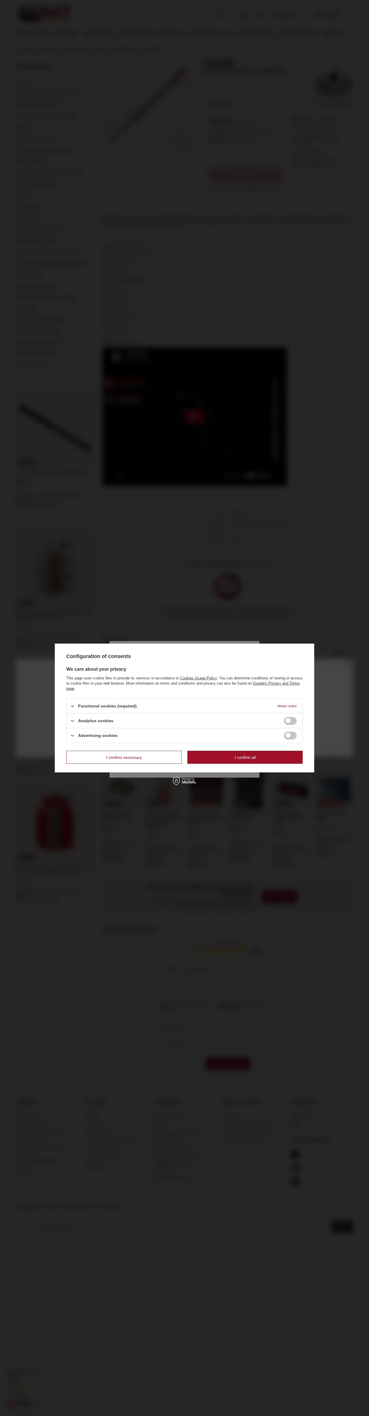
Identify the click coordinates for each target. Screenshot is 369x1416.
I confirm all (245, 757)
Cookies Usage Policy (198, 678)
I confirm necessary (124, 757)
